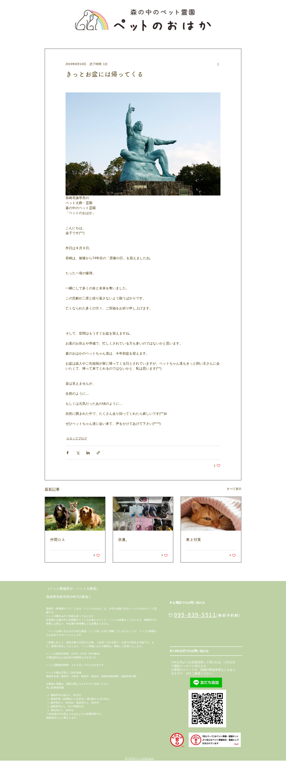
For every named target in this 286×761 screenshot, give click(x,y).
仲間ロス (57, 539)
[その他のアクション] (217, 63)
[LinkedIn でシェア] (88, 453)
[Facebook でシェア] (68, 453)
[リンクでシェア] (98, 453)
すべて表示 (234, 488)
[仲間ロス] (75, 514)
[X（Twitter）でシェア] (78, 453)
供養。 (123, 539)
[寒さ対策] (211, 514)
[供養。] (143, 514)
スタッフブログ (76, 438)
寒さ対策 (193, 539)
